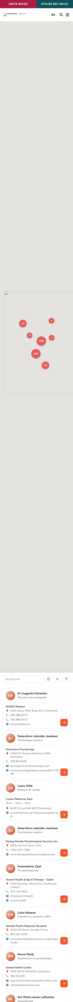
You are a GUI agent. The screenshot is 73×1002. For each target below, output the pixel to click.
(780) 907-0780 (20, 850)
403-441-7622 (18, 891)
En (53, 15)
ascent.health (18, 900)
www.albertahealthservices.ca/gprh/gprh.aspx (34, 940)
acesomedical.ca (20, 724)
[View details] (64, 722)
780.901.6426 (18, 761)
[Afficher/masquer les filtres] (66, 679)
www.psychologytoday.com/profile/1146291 (34, 772)
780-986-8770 (19, 715)
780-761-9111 (17, 976)
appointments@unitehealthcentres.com (33, 980)
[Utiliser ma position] (48, 679)
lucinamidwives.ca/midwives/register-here (34, 814)
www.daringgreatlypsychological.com (32, 854)
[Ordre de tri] (57, 679)
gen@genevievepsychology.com (29, 766)
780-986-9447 (19, 719)
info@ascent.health (21, 896)
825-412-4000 (19, 934)
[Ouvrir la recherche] (61, 15)
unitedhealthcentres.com (25, 985)
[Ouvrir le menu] (67, 14)
